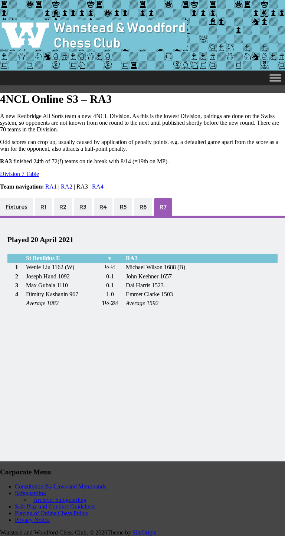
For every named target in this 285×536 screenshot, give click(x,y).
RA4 (98, 186)
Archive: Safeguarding (59, 500)
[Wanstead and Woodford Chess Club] (93, 47)
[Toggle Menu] (275, 77)
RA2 (66, 186)
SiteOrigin (144, 532)
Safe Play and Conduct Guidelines (55, 506)
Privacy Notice (32, 520)
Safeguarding (30, 493)
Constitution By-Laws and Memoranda (61, 486)
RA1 (51, 186)
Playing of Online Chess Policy (51, 513)
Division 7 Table (19, 174)
